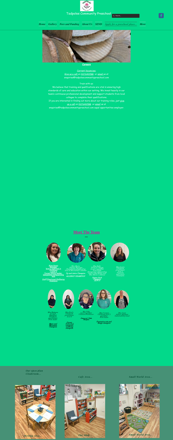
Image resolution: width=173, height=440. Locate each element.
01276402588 (87, 74)
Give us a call (71, 74)
